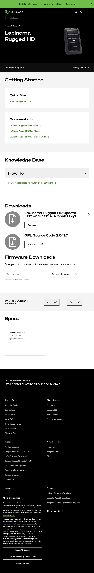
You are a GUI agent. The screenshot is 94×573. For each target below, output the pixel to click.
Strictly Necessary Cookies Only (23, 556)
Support (8, 441)
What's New (10, 414)
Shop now (61, 4)
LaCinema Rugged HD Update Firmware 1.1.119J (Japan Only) (50, 214)
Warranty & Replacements (16, 470)
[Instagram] (62, 518)
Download (32, 225)
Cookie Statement (9, 515)
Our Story (51, 405)
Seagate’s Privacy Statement (23, 531)
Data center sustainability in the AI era (31, 384)
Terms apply (70, 4)
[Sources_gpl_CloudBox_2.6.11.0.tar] (13, 242)
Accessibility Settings (11, 569)
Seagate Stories (54, 451)
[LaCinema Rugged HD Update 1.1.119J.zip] (13, 219)
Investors (9, 488)
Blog (49, 456)
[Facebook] (48, 518)
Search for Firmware (61, 274)
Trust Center (52, 414)
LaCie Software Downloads (16, 456)
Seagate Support (13, 18)
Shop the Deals (12, 405)
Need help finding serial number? (17, 279)
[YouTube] (55, 518)
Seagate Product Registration (17, 461)
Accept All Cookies (22, 550)
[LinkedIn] (51, 518)
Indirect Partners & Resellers (59, 493)
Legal (6, 555)
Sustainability (53, 410)
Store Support (11, 428)
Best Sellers (10, 410)
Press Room (52, 447)
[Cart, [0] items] (76, 12)
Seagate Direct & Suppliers (58, 498)
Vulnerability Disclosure (12, 563)
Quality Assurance (55, 419)
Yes (48, 302)
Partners (50, 488)
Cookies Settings (10, 567)
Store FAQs (10, 419)
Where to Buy (11, 433)
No (71, 302)
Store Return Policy (13, 424)
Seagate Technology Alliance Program (63, 502)
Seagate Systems (12, 475)
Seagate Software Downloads (17, 451)
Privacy (7, 559)
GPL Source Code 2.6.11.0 (46, 235)
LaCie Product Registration (16, 465)
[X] (59, 518)
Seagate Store (11, 400)
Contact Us (10, 479)
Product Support (12, 447)
